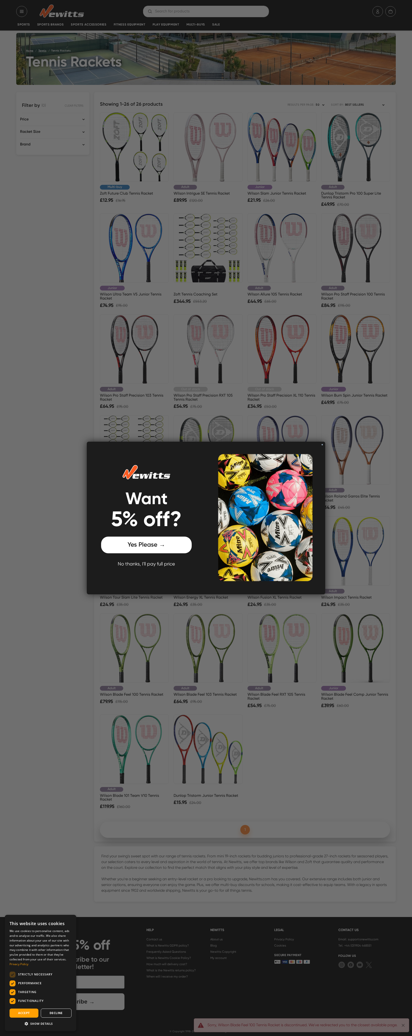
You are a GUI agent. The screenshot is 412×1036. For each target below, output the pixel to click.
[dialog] (40, 973)
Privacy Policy (19, 964)
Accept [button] (24, 1013)
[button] (41, 1023)
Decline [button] (56, 1013)
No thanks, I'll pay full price (146, 564)
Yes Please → (146, 545)
